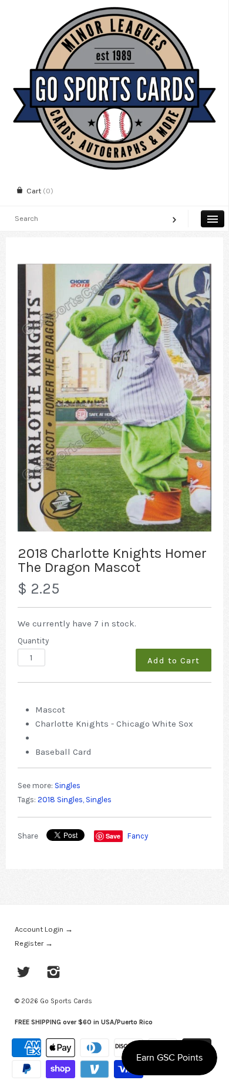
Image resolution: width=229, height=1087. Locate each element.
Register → (34, 943)
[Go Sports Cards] (114, 10)
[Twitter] (24, 973)
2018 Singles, (61, 799)
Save (113, 836)
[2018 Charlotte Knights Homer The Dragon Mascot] (114, 398)
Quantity (33, 640)
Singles (67, 785)
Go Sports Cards (66, 1001)
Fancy (137, 836)
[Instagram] (54, 973)
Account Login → (44, 929)
